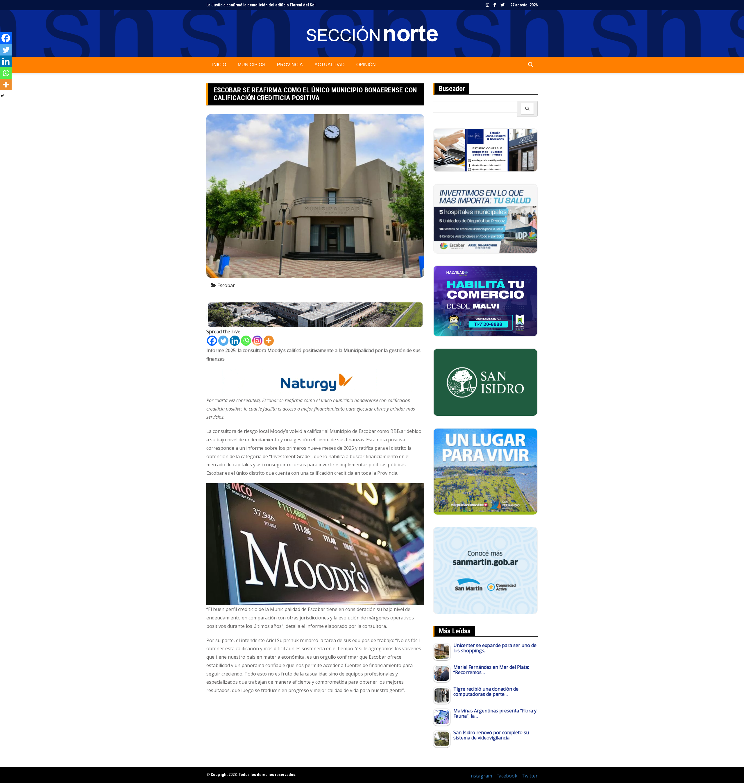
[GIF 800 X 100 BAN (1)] (315, 382)
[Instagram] (257, 341)
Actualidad (329, 64)
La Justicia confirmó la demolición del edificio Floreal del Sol (261, 5)
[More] (269, 341)
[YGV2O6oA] (485, 218)
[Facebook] (212, 341)
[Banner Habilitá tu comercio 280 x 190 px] (485, 300)
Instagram (487, 4)
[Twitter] (223, 341)
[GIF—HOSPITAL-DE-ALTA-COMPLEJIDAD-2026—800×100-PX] (315, 314)
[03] (485, 149)
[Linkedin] (235, 341)
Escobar (226, 285)
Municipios (251, 64)
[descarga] (485, 471)
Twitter (502, 4)
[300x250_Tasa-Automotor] (485, 570)
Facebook (494, 4)
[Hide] (2, 96)
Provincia (290, 64)
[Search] (527, 108)
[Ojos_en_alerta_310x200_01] (485, 382)
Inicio (219, 64)
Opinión (366, 64)
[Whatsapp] (246, 341)
